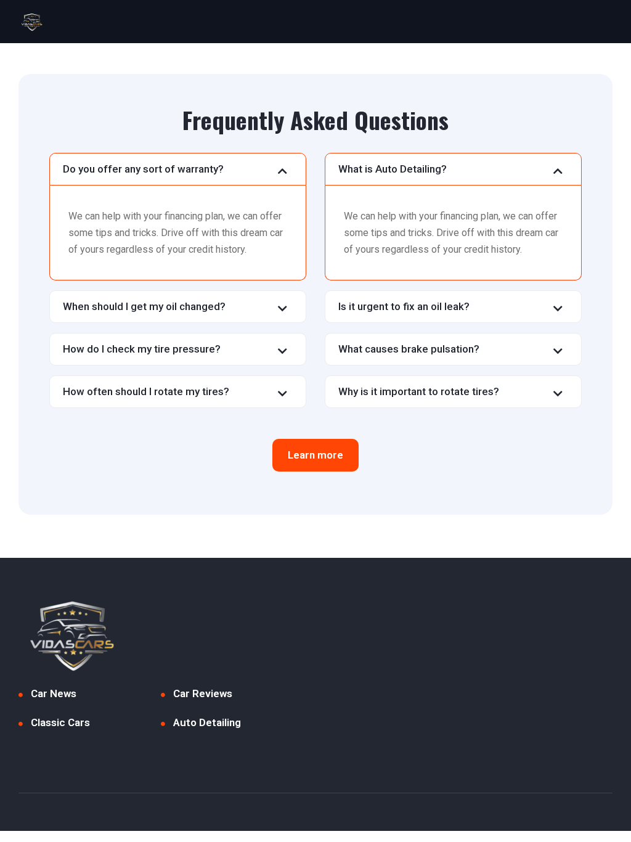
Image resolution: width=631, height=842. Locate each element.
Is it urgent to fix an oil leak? (404, 306)
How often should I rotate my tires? (146, 391)
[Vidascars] (31, 21)
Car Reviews (202, 693)
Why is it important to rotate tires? (418, 391)
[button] (315, 455)
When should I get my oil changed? (144, 306)
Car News (53, 693)
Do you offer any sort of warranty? (143, 169)
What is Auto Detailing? (392, 169)
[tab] (177, 169)
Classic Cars (60, 722)
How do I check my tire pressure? (142, 349)
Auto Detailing (207, 722)
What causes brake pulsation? (408, 349)
